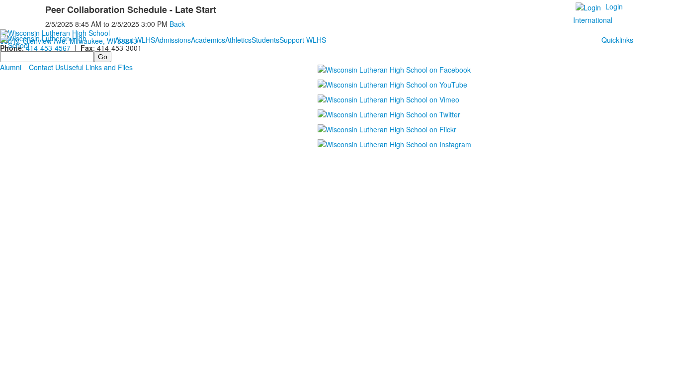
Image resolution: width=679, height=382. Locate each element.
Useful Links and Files (98, 67)
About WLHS (135, 40)
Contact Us (46, 67)
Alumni (10, 67)
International (592, 20)
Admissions (173, 40)
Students (265, 40)
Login (614, 6)
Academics (208, 40)
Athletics (238, 40)
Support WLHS (302, 40)
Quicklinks (617, 40)
